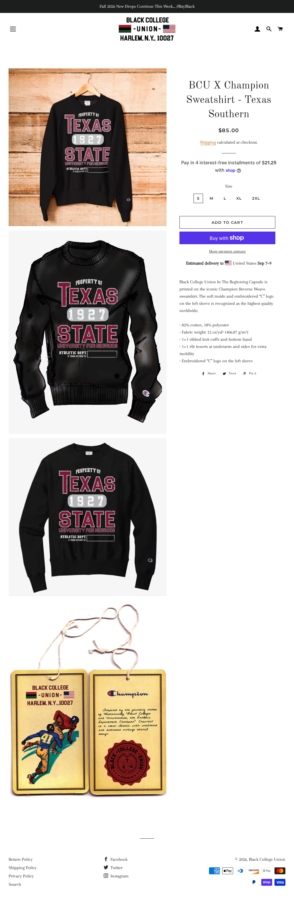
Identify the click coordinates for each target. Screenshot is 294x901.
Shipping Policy (23, 867)
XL (239, 198)
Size (228, 186)
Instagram (119, 876)
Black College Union (267, 859)
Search (15, 884)
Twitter (116, 867)
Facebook (118, 859)
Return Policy (21, 859)
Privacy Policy (21, 876)
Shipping (208, 142)
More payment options (227, 251)
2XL (256, 198)
